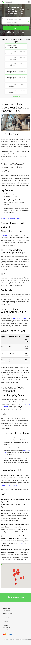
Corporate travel (6, 608)
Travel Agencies (6, 610)
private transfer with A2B (19, 318)
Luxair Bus (6, 235)
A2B (22, 543)
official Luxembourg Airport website (11, 485)
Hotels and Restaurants (8, 613)
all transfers (15, 96)
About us (5, 619)
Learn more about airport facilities (10, 218)
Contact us (5, 621)
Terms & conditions (7, 627)
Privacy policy (6, 629)
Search (16, 28)
